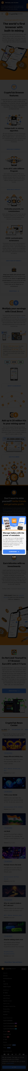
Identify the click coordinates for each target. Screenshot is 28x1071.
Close (14, 557)
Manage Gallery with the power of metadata (13, 534)
